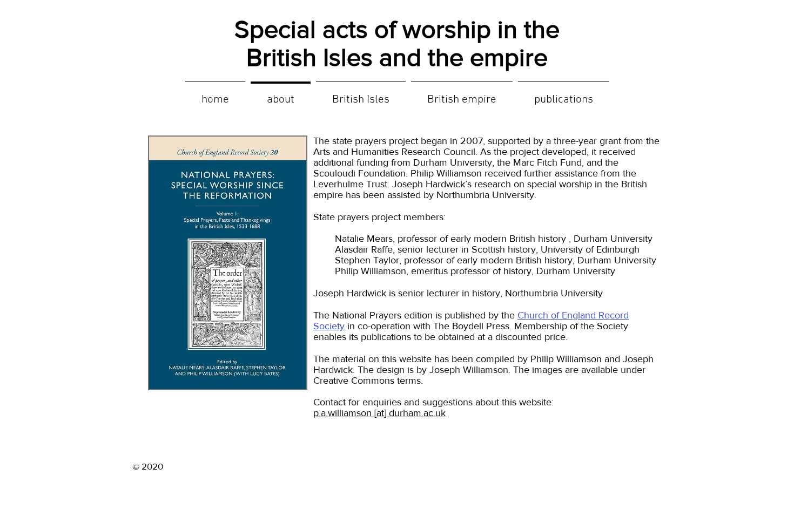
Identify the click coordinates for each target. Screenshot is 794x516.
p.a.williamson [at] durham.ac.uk (379, 413)
